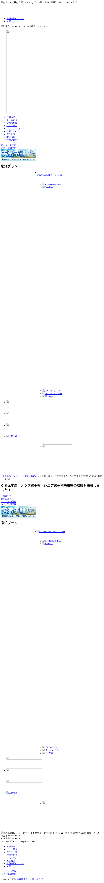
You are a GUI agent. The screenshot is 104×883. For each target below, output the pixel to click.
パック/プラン (13, 128)
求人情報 (10, 137)
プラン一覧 (11, 852)
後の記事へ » (7, 499)
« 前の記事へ (7, 496)
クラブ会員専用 (8, 148)
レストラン (11, 125)
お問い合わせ (13, 21)
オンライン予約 (8, 145)
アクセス (10, 134)
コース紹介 (11, 120)
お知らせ (10, 117)
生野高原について (15, 18)
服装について (13, 131)
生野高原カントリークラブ (30, 879)
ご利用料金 (11, 123)
